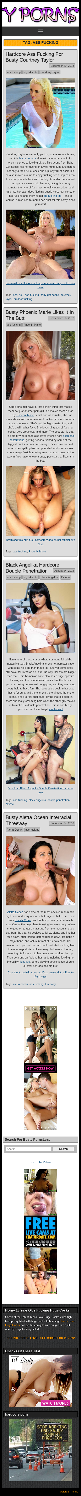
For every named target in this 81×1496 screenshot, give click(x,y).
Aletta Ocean (14, 829)
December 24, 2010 (62, 823)
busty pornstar (28, 158)
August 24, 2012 (64, 570)
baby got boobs (49, 294)
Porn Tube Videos (40, 1162)
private (10, 804)
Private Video (23, 920)
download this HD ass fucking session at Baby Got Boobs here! (40, 285)
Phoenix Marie (32, 324)
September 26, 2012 (62, 318)
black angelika (37, 800)
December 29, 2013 (62, 65)
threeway (50, 984)
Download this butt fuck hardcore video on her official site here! (40, 542)
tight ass (25, 961)
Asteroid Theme (69, 1491)
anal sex (18, 294)
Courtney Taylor (49, 72)
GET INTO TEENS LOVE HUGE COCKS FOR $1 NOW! (40, 1338)
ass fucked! (56, 709)
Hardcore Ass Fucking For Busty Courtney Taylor (34, 57)
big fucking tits (52, 195)
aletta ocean (20, 984)
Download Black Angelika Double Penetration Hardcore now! (40, 790)
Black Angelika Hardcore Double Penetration (32, 568)
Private (65, 577)
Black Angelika (49, 577)
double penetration (59, 800)
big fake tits (30, 72)
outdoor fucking (23, 299)
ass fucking (14, 72)
